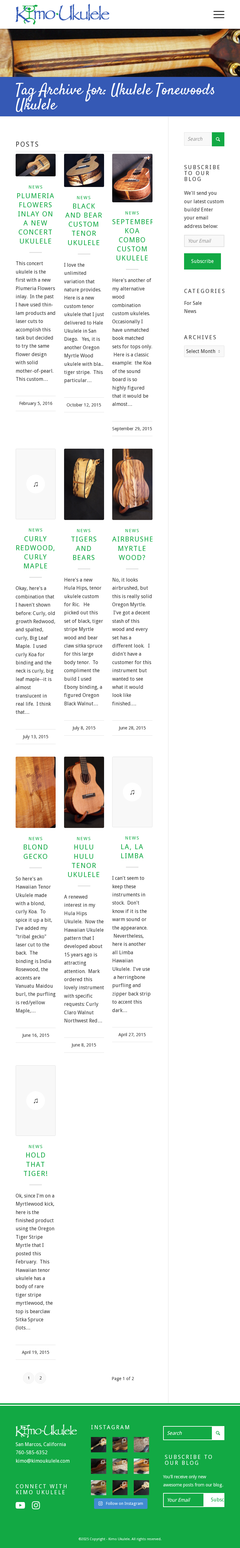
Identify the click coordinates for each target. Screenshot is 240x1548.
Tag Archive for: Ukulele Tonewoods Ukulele (115, 98)
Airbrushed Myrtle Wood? (135, 548)
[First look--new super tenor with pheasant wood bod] (98, 1487)
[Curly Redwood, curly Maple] (36, 484)
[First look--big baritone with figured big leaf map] (141, 1444)
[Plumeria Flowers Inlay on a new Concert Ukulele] (36, 165)
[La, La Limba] (132, 792)
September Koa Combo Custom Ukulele (133, 240)
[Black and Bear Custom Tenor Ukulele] (84, 170)
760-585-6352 (32, 1452)
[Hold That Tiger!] (36, 1100)
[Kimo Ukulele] (62, 16)
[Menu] (215, 14)
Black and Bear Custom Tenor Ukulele (83, 224)
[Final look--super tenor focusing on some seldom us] (120, 1444)
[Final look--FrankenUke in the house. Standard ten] (98, 1444)
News (35, 186)
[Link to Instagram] (36, 1505)
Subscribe (202, 261)
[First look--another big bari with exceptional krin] (141, 1466)
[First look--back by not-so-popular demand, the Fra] (120, 1466)
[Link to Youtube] (20, 1505)
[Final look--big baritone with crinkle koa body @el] (141, 1487)
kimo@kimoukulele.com (43, 1461)
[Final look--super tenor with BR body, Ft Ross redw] (98, 1466)
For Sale (193, 303)
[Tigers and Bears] (84, 484)
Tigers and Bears (84, 548)
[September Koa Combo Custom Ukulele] (132, 178)
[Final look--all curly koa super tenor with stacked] (120, 1487)
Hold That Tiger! (35, 1164)
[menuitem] (215, 14)
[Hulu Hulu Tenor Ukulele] (84, 792)
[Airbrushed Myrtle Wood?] (132, 484)
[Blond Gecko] (36, 792)
